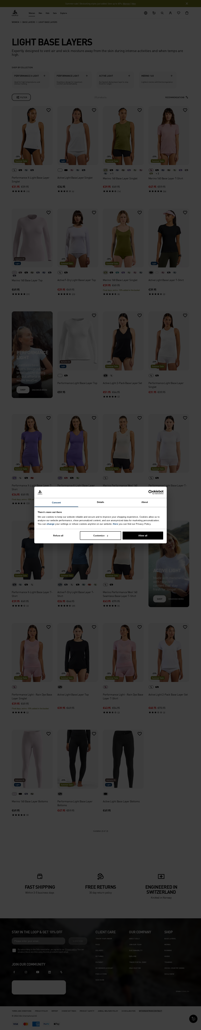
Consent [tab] (56, 502)
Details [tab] (100, 502)
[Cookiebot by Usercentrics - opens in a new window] (150, 492)
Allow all (142, 535)
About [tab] (144, 502)
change (51, 524)
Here (115, 524)
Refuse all (58, 535)
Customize (98, 535)
